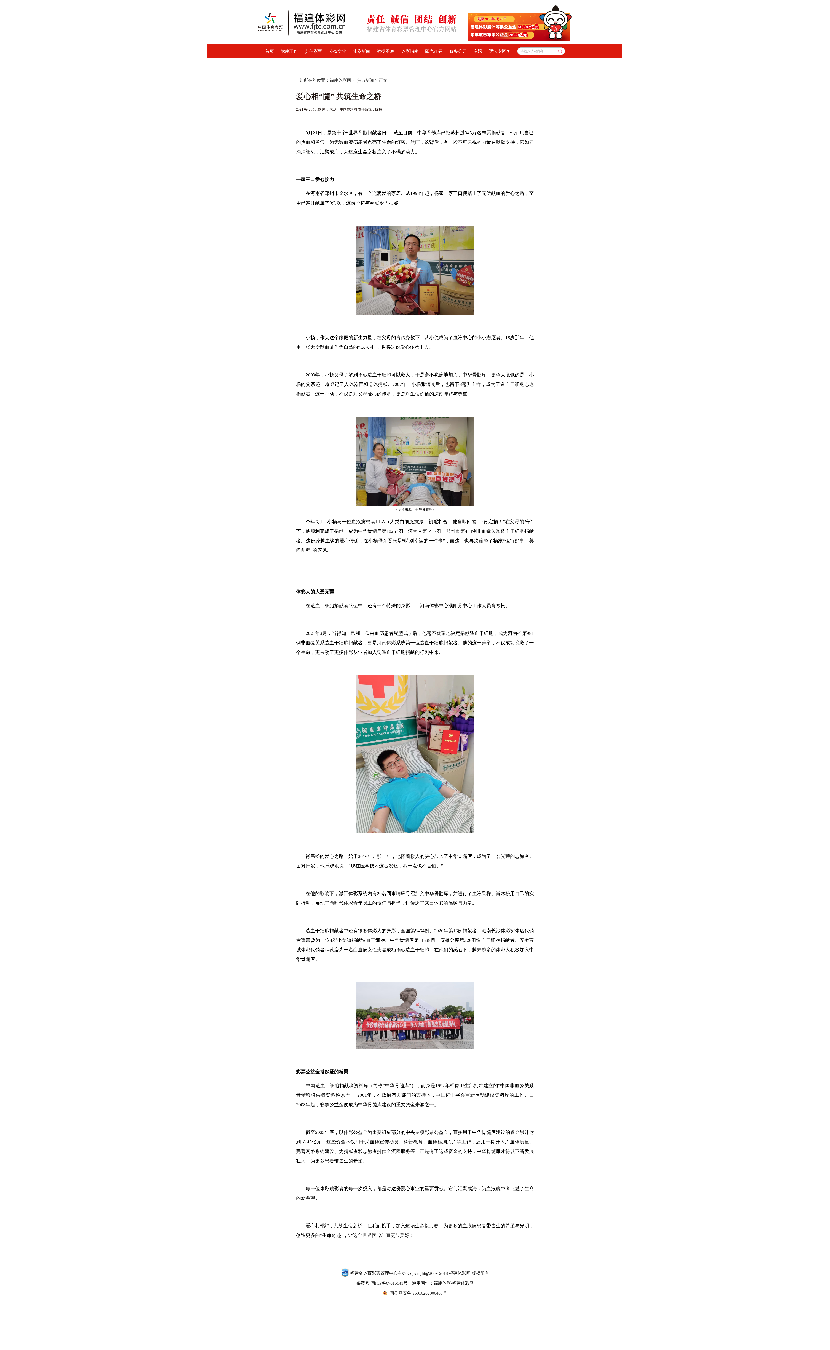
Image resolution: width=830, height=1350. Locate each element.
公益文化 (337, 51)
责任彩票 (313, 51)
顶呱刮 (402, 63)
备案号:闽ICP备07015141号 (382, 1283)
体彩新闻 (361, 51)
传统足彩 (380, 63)
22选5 (493, 63)
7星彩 (438, 63)
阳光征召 (433, 51)
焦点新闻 (365, 80)
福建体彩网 (340, 80)
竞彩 (359, 63)
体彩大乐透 (337, 63)
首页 (269, 51)
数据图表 (385, 51)
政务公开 (458, 51)
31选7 (474, 63)
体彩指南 (409, 51)
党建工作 (289, 51)
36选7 (456, 63)
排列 (420, 63)
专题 (477, 51)
